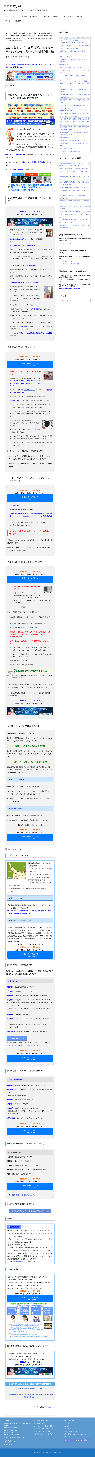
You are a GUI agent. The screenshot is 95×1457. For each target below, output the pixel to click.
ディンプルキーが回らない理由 (68, 40)
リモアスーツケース (69, 1423)
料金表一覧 (67, 1436)
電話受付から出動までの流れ (12, 1428)
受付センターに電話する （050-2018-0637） (30, 364)
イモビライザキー (64, 78)
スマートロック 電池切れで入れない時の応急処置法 (74, 45)
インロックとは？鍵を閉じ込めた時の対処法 (72, 75)
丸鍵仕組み (67, 1426)
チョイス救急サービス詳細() (70, 264)
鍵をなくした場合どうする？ (12, 1434)
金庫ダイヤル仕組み (69, 1420)
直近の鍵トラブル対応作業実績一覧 (69, 151)
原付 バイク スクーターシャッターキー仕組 (73, 81)
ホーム (9, 33)
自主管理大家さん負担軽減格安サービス (75, 1434)
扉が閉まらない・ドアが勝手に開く (44, 1434)
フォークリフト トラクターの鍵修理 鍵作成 (73, 105)
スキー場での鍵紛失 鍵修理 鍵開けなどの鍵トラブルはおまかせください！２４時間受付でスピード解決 (74, 121)
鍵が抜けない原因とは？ (41, 1420)
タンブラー (29, 298)
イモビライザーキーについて (42, 1431)
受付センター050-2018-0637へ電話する (77, 1440)
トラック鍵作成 (64, 108)
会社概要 (7, 1420)
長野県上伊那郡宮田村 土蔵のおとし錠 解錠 (73, 187)
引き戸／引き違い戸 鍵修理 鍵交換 (15, 1437)
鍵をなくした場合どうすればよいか (69, 56)
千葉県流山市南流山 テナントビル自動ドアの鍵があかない (30, 1211)
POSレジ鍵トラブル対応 (66, 148)
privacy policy (8, 1444)
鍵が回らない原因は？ (40, 1423)
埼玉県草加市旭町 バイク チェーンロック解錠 (73, 168)
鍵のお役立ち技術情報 (65, 111)
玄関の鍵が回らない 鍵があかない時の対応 (72, 42)
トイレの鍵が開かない (70, 1431)
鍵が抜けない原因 (64, 64)
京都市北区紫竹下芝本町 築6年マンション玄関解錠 (74, 211)
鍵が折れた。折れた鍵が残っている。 (45, 1428)
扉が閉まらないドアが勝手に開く (69, 48)
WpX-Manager (49, 1407)
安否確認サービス (64, 137)
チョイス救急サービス (65, 261)
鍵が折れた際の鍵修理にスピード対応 (70, 67)
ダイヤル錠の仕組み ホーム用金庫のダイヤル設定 (74, 37)
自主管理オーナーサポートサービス (69, 243)
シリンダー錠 (68, 1428)
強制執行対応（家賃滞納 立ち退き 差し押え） (73, 140)
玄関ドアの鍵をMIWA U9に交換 (30, 746)
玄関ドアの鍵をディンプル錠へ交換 (30, 762)
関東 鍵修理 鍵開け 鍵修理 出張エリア (24, 35)
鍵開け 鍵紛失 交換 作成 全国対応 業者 (25, 33)
